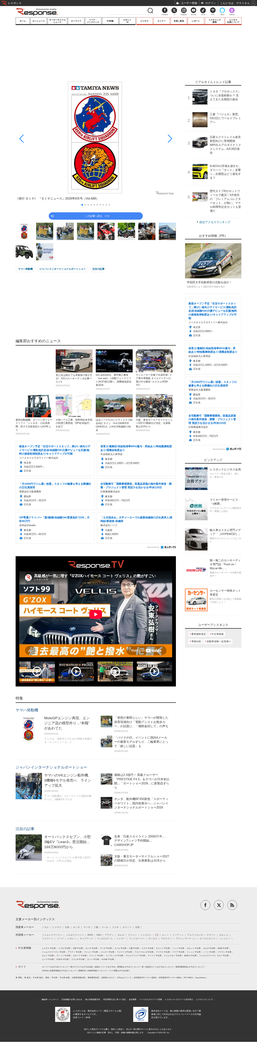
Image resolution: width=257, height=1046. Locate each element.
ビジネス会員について (233, 21)
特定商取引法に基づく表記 (114, 999)
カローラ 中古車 (80, 956)
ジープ (60, 938)
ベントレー (224, 938)
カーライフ (76, 21)
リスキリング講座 (214, 21)
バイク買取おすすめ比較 (118, 971)
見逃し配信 (179, 21)
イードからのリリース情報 (150, 999)
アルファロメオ (195, 935)
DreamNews (200, 978)
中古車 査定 (38, 978)
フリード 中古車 (96, 956)
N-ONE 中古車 (108, 959)
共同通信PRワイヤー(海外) (170, 978)
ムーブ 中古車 (48, 959)
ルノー (165, 935)
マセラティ (166, 938)
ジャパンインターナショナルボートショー (62, 268)
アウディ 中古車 (74, 952)
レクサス (56, 927)
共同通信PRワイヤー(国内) (145, 978)
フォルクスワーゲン (52, 935)
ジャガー (120, 938)
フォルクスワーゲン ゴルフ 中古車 (214, 956)
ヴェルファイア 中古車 (135, 956)
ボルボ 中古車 (209, 948)
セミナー (161, 21)
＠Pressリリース (124, 978)
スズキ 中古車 (147, 948)
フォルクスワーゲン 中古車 (53, 952)
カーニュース (38, 21)
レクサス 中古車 (49, 948)
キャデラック (86, 938)
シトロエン (146, 935)
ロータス (152, 938)
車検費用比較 (93, 978)
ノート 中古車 (209, 952)
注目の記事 (98, 268)
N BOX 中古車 (62, 959)
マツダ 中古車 (106, 948)
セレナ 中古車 (48, 956)
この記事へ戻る (97, 216)
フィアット (178, 935)
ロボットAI (127, 21)
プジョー (132, 935)
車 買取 (19, 978)
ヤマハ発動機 (25, 268)
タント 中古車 (93, 959)
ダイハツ (127, 927)
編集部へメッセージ (50, 999)
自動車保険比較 (78, 978)
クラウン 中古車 (224, 952)
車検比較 (196, 641)
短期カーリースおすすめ (105, 967)
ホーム (23, 21)
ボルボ (120, 935)
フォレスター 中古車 (173, 956)
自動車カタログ (108, 978)
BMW (90, 935)
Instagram (184, 14)
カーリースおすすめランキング (55, 967)
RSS (212, 14)
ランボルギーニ (105, 938)
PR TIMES (188, 978)
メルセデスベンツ (75, 935)
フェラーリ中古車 (124, 952)
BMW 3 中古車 (190, 956)
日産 (67, 927)
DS (156, 935)
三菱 (96, 927)
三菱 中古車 (134, 948)
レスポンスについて (204, 999)
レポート (196, 21)
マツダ (86, 927)
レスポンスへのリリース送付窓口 (179, 999)
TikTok (203, 14)
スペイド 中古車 (154, 956)
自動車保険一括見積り (219, 641)
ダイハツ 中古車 (163, 948)
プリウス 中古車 (163, 952)
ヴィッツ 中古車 (63, 956)
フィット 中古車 (194, 952)
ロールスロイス (207, 938)
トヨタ (45, 927)
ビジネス (144, 21)
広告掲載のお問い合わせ (72, 999)
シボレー (71, 938)
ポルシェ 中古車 (194, 948)
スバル (105, 927)
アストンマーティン (186, 938)
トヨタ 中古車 (64, 948)
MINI (99, 935)
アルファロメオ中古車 (144, 952)
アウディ (109, 935)
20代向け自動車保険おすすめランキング (59, 971)
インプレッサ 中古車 (114, 956)
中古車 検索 (65, 978)
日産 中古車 (78, 948)
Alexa (222, 14)
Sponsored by (153, 547)
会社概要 (132, 999)
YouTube (193, 14)
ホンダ (76, 927)
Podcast (231, 14)
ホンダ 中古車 (91, 948)
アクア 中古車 (178, 952)
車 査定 (27, 978)
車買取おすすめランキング (128, 967)
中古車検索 (217, 634)
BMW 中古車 (223, 948)
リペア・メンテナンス (93, 21)
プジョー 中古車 (91, 952)
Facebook (165, 14)
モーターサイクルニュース (57, 21)
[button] (40, 138)
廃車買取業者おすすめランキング (190, 967)
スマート (211, 935)
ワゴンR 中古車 (77, 959)
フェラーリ (47, 938)
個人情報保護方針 (92, 999)
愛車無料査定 (198, 634)
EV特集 (110, 21)
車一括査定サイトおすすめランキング (158, 967)
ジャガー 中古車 (107, 952)
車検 (47, 978)
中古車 (54, 978)
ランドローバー (137, 938)
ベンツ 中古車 (178, 948)
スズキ (115, 927)
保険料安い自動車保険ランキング (92, 971)
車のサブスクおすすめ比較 (81, 967)
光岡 (137, 927)
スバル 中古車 (120, 948)
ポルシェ (223, 935)
